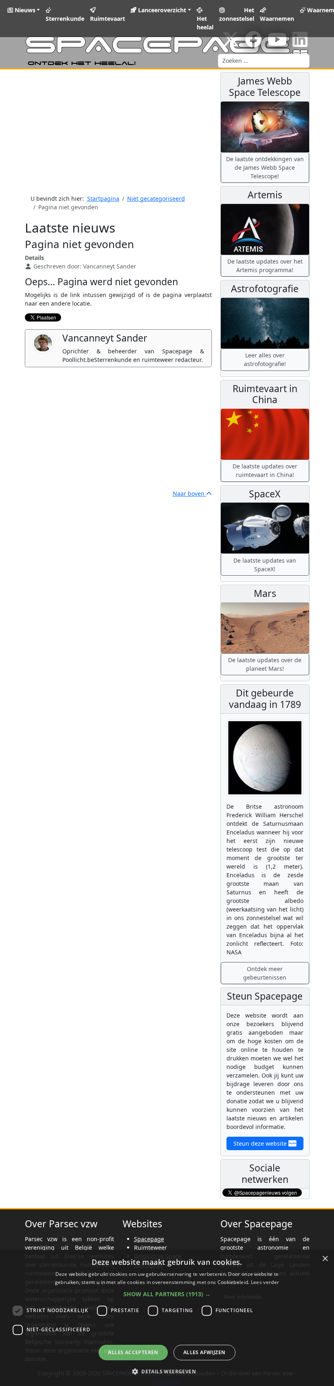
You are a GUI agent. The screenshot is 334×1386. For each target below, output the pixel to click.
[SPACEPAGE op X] (230, 43)
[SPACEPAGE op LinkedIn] (300, 43)
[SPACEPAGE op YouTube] (277, 43)
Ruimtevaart (107, 18)
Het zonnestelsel (236, 14)
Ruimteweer (150, 1247)
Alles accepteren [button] (133, 1352)
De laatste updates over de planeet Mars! (264, 664)
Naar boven (189, 493)
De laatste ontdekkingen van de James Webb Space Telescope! (265, 167)
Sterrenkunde (65, 18)
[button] (167, 1294)
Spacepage (149, 1239)
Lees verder (265, 1282)
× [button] (325, 1259)
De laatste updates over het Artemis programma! (265, 265)
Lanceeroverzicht (161, 10)
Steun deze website (260, 1143)
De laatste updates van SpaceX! (264, 565)
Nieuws (24, 10)
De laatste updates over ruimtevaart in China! (265, 470)
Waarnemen (277, 18)
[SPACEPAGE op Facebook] (253, 43)
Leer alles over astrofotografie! (265, 359)
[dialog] (167, 1318)
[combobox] (264, 61)
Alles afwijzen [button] (204, 1352)
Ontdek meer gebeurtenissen (264, 973)
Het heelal (205, 23)
